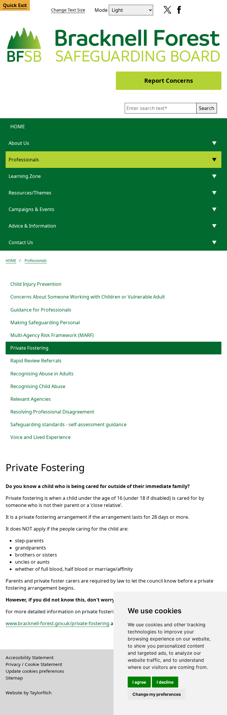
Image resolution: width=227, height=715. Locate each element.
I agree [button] (139, 682)
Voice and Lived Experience (40, 437)
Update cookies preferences (35, 671)
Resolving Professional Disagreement (52, 411)
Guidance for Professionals (40, 310)
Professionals (24, 159)
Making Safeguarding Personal (45, 322)
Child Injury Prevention (35, 284)
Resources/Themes (30, 192)
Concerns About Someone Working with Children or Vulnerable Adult (87, 297)
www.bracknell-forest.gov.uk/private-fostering (57, 623)
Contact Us (21, 242)
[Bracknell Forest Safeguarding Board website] (113, 44)
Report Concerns (168, 81)
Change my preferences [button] (156, 694)
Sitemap (14, 678)
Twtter (166, 11)
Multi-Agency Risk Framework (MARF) (52, 335)
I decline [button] (165, 682)
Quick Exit (15, 5)
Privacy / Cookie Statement (34, 664)
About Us (19, 143)
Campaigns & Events (31, 209)
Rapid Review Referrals (35, 360)
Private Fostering (29, 348)
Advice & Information (32, 226)
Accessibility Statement (29, 657)
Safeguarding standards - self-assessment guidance (68, 424)
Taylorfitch (40, 692)
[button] (206, 108)
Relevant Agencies (30, 399)
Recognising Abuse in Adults (42, 373)
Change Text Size (68, 10)
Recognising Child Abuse (37, 386)
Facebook (177, 11)
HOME (17, 126)
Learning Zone (25, 176)
